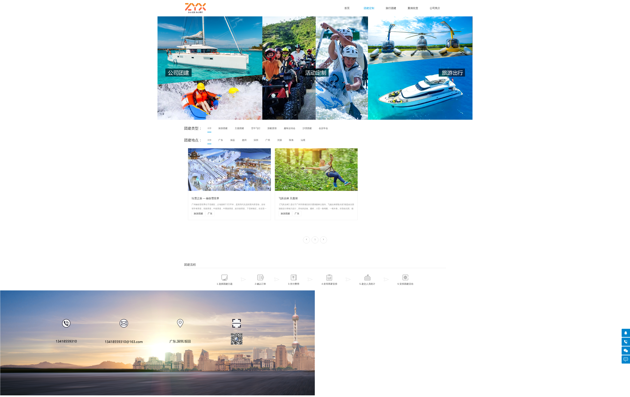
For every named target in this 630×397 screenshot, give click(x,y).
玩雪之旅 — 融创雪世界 (205, 198)
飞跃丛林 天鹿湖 (288, 198)
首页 (347, 8)
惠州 (244, 140)
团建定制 (369, 8)
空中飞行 (255, 128)
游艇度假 (272, 128)
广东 (220, 140)
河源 (279, 140)
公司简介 (435, 8)
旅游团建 (223, 128)
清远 (232, 140)
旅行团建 (391, 8)
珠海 (291, 140)
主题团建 (239, 128)
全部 (209, 128)
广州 (267, 140)
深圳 (256, 140)
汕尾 (303, 140)
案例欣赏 (413, 8)
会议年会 (323, 128)
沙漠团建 (307, 128)
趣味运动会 (289, 128)
